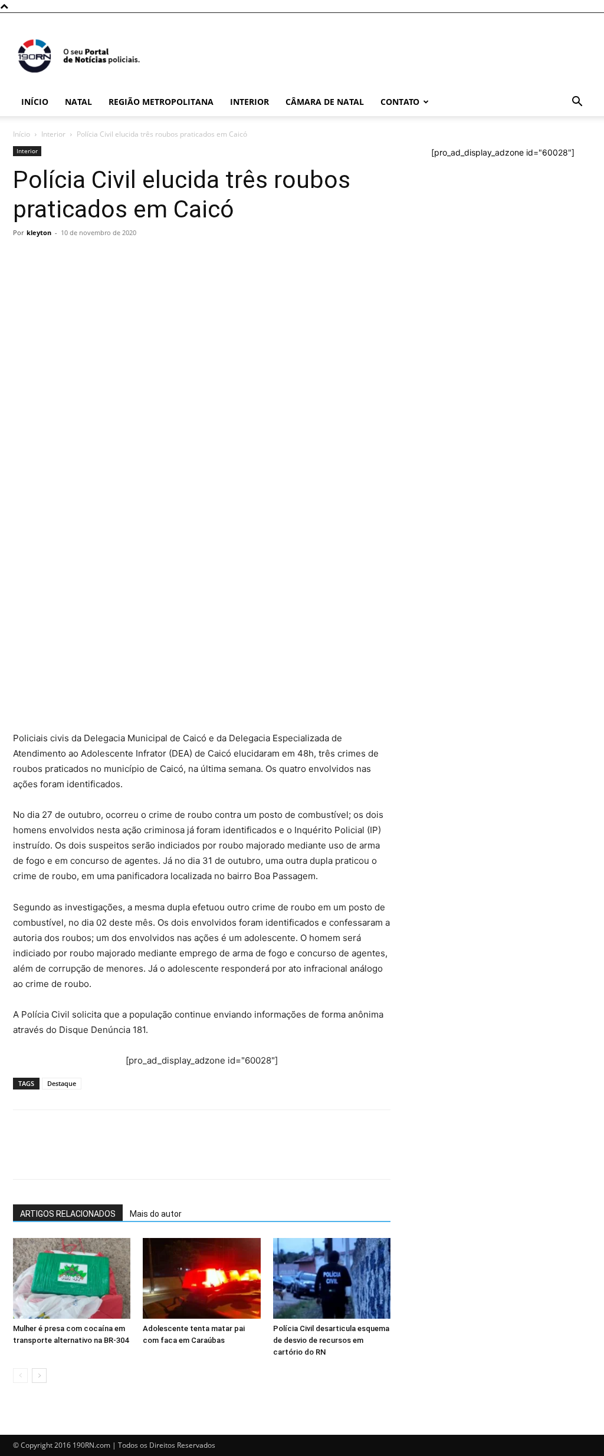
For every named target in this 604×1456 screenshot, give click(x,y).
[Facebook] (52, 430)
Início (34, 101)
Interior (249, 101)
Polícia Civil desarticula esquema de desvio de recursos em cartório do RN (331, 1340)
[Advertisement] (201, 329)
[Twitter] (79, 430)
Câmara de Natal (324, 101)
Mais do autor (156, 1214)
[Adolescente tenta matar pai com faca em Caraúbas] (201, 1278)
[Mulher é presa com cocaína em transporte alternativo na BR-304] (71, 1278)
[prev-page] (20, 1375)
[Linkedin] (133, 430)
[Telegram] (106, 430)
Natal (78, 101)
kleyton (39, 232)
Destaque (61, 1083)
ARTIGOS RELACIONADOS (68, 1214)
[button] (577, 102)
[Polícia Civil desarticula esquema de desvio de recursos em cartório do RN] (331, 1278)
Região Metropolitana (161, 101)
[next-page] (39, 1375)
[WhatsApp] (25, 430)
